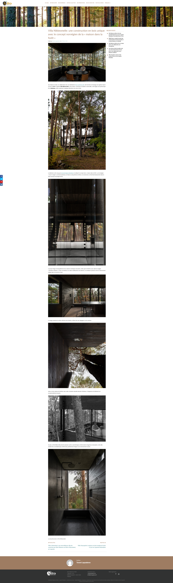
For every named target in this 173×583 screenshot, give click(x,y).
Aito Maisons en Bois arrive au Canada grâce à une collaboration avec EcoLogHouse (116, 45)
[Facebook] (115, 573)
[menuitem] (46, 3)
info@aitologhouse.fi (92, 575)
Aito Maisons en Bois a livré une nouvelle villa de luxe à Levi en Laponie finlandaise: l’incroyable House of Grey (116, 35)
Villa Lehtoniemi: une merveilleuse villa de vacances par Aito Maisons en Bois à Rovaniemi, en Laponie (62, 547)
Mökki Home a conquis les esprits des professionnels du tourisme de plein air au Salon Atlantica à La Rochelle (116, 40)
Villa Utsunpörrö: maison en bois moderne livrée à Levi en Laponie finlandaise (115, 56)
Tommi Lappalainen (56, 41)
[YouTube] (118, 573)
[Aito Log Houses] (51, 573)
